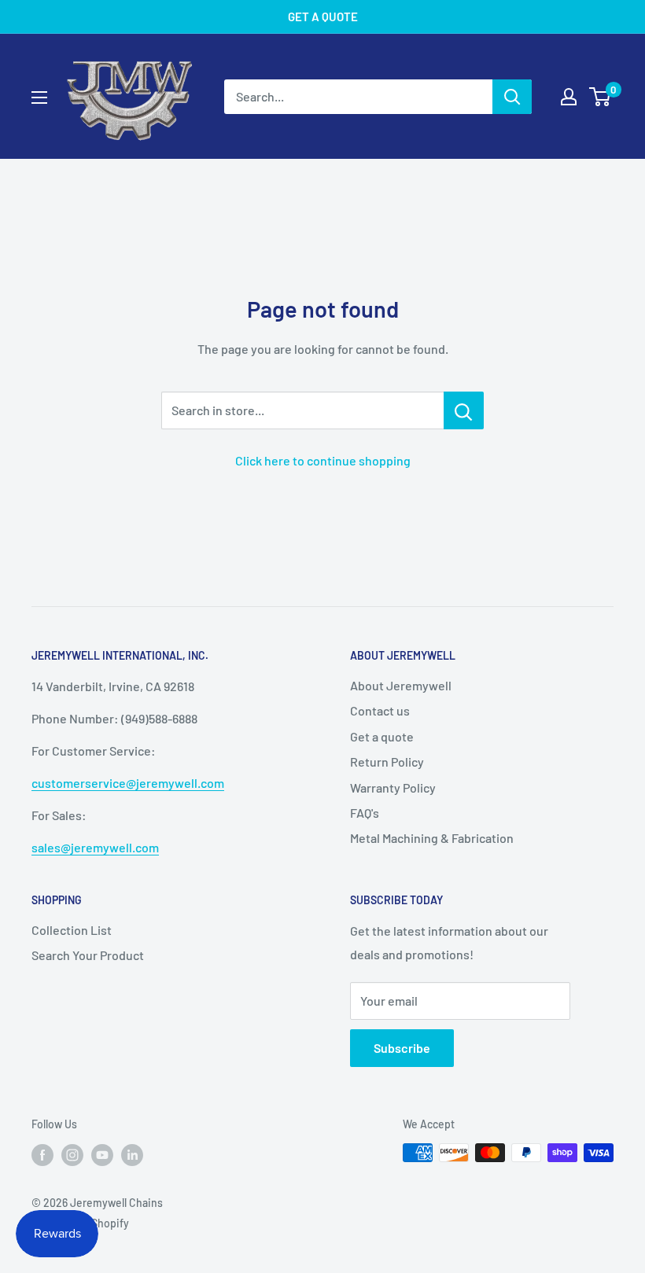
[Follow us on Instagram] (72, 1154)
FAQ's (364, 812)
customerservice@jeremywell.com (127, 782)
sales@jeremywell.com (95, 847)
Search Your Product (87, 954)
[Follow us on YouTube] (102, 1154)
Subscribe (402, 1047)
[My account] (569, 96)
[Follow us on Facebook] (42, 1154)
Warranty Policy (393, 787)
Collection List (71, 929)
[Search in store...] (464, 410)
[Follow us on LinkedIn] (132, 1154)
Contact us (380, 710)
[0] (600, 96)
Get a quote (382, 736)
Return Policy (387, 761)
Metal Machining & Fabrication (432, 837)
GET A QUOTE (323, 16)
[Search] (512, 96)
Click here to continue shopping (323, 460)
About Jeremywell (401, 685)
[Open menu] (39, 97)
